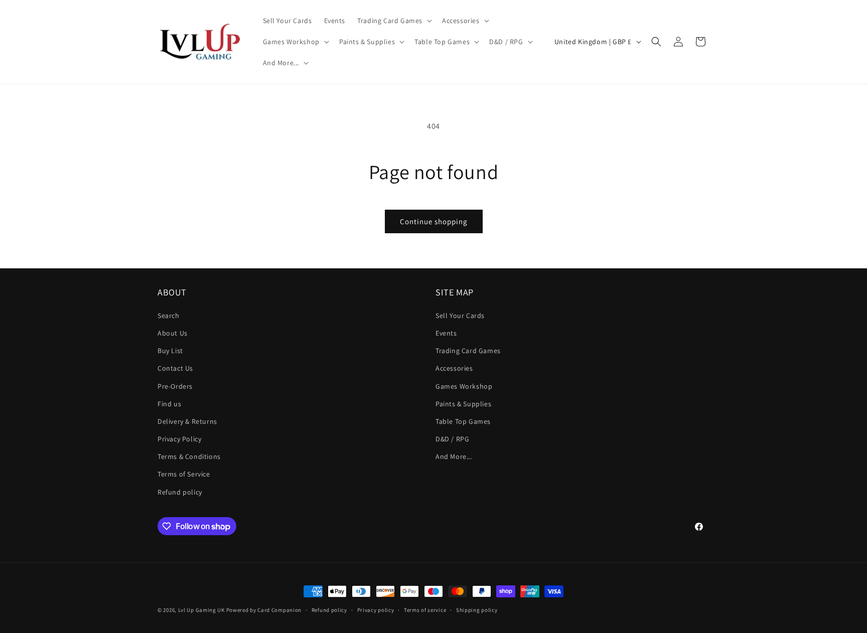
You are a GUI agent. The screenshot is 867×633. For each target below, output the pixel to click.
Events (446, 333)
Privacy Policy (179, 438)
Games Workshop (464, 386)
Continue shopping (434, 221)
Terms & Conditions (189, 456)
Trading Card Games (468, 350)
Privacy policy (375, 609)
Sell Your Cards (460, 315)
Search (169, 315)
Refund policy (180, 492)
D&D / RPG (452, 438)
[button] (393, 20)
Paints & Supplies (463, 403)
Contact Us (175, 368)
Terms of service (425, 609)
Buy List (170, 350)
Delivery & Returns (187, 421)
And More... (454, 456)
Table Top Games (463, 421)
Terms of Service (184, 474)
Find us (169, 403)
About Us (173, 333)
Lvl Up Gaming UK (201, 609)
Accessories (454, 368)
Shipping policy (477, 609)
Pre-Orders (175, 386)
